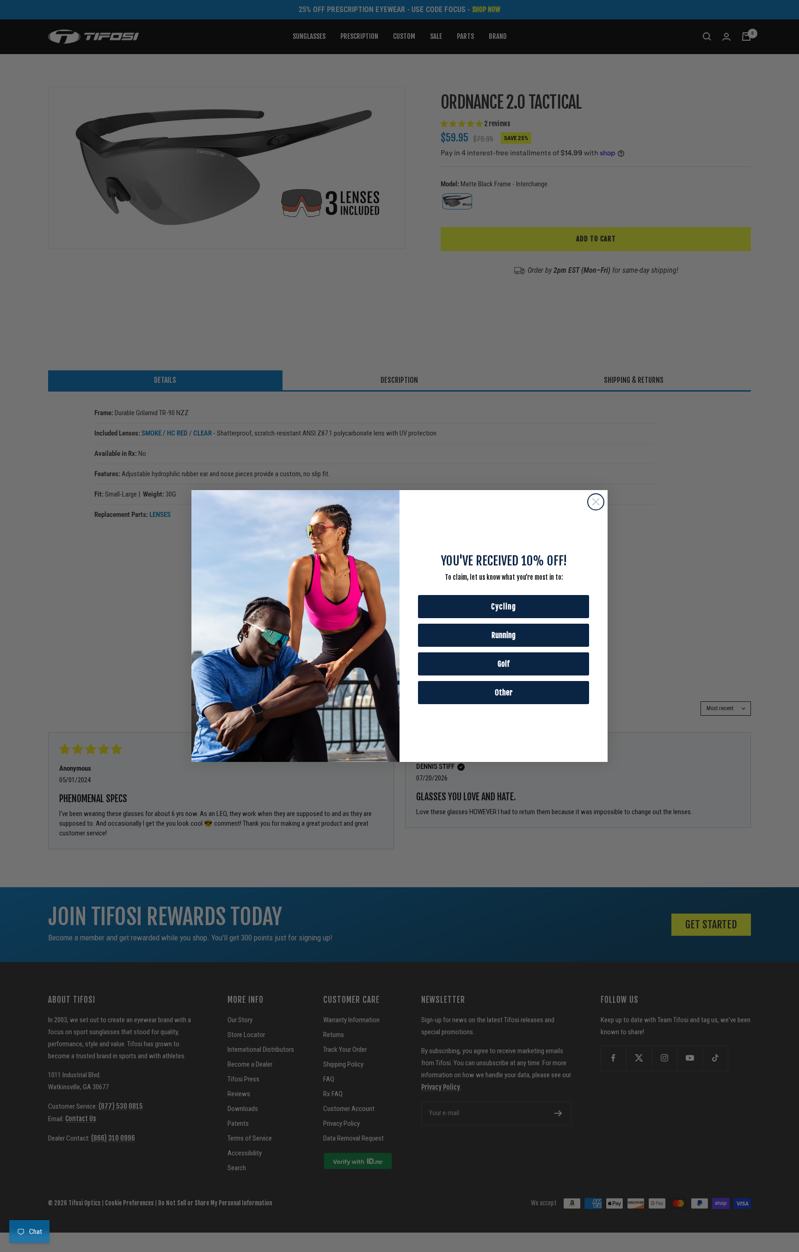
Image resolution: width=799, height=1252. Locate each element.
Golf (504, 664)
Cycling (503, 606)
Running (504, 635)
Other (504, 692)
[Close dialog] (596, 502)
